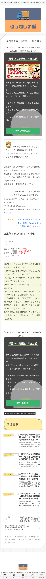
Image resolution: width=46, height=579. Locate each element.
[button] (41, 404)
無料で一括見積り (23, 131)
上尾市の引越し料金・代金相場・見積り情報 (20, 413)
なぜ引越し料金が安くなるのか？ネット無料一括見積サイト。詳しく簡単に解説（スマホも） (28, 222)
